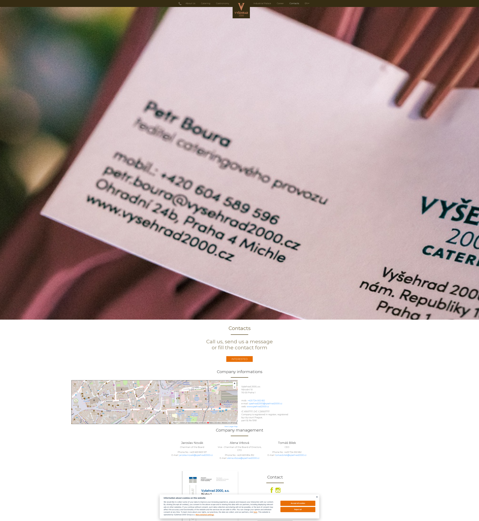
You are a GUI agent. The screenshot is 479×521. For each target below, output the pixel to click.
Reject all (297, 509)
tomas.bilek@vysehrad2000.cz (290, 455)
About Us (190, 3)
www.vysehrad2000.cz (258, 406)
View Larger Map (231, 426)
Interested (239, 359)
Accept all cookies (298, 503)
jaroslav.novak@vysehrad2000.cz (196, 455)
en (306, 3)
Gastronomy (222, 3)
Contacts (294, 3)
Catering (205, 3)
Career (280, 3)
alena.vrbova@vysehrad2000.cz (243, 458)
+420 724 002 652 (256, 400)
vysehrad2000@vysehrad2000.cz (265, 403)
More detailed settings (205, 515)
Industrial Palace (262, 3)
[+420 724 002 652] (180, 3)
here (255, 512)
